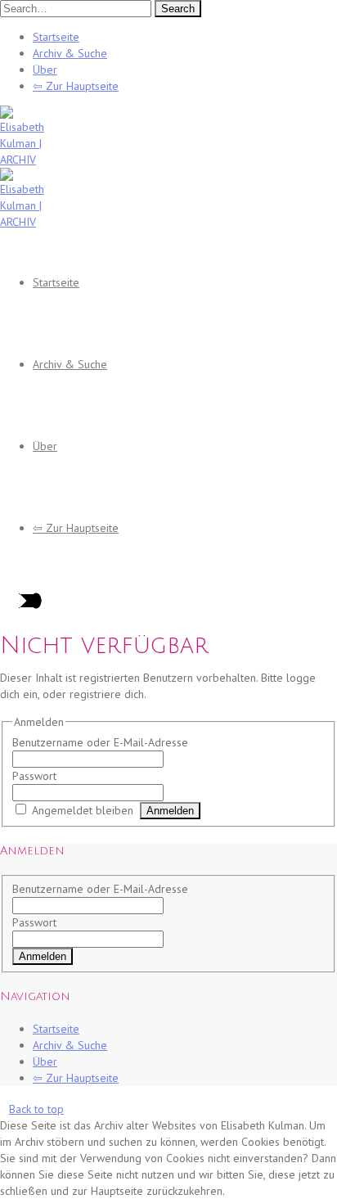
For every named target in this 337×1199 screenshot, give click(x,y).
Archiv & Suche (70, 53)
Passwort (34, 776)
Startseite (56, 36)
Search (178, 8)
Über (45, 69)
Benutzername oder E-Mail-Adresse (100, 742)
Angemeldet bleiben (82, 810)
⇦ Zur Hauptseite (76, 86)
